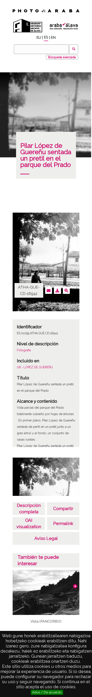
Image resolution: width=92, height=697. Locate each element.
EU (38, 38)
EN (53, 38)
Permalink (63, 523)
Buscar (73, 49)
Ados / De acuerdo (47, 692)
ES (46, 37)
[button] (75, 586)
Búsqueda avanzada (62, 57)
